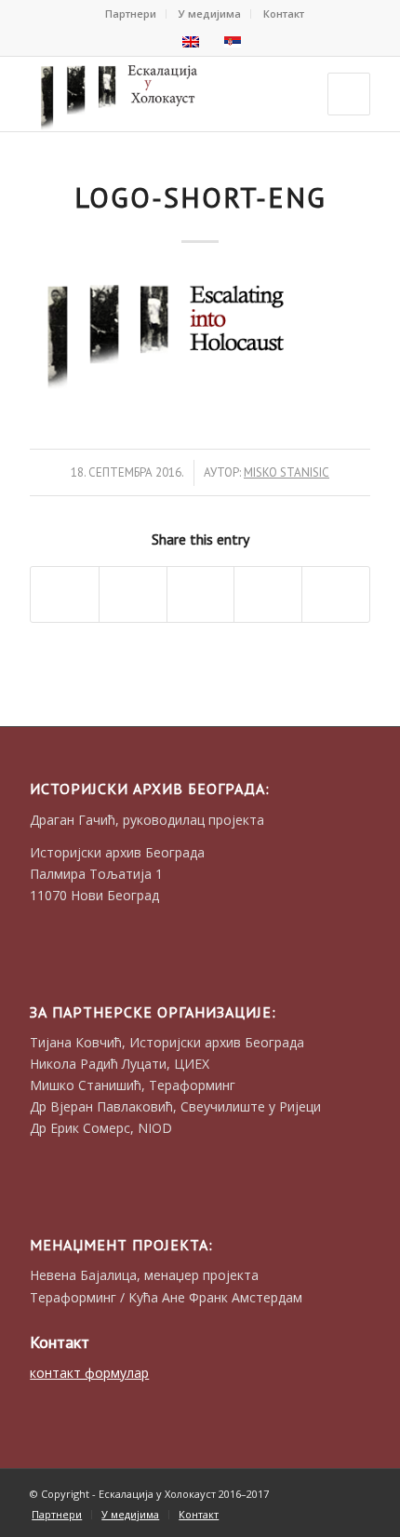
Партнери (130, 13)
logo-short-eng (200, 197)
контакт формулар (89, 1373)
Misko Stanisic (286, 472)
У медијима (210, 13)
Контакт (283, 13)
